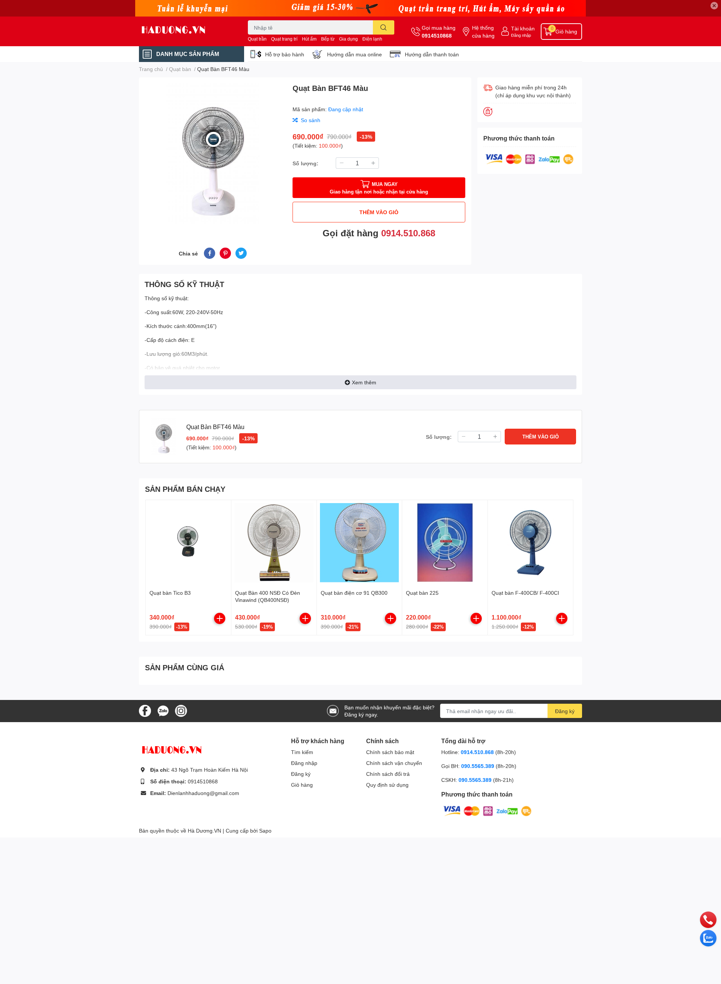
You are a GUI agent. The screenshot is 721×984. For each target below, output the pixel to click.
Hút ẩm (309, 39)
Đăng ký (565, 711)
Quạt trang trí (284, 39)
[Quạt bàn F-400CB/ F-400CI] (530, 542)
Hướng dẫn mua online (354, 54)
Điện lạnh (372, 39)
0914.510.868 (408, 232)
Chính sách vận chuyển (394, 763)
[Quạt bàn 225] (444, 542)
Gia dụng (348, 39)
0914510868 (437, 35)
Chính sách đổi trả (388, 774)
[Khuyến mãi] (360, 8)
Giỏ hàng (302, 784)
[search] (383, 27)
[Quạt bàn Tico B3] (188, 542)
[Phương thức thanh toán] (529, 158)
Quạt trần (257, 39)
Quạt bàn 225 (422, 592)
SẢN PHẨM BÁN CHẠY (185, 488)
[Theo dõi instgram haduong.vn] (181, 710)
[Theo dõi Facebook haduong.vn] (145, 710)
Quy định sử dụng (387, 784)
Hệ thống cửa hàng (483, 31)
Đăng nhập (521, 35)
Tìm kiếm (302, 752)
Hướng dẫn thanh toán (432, 54)
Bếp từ (328, 39)
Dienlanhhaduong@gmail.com (203, 793)
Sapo (265, 830)
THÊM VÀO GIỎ (378, 212)
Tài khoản (523, 28)
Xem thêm (364, 382)
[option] (213, 153)
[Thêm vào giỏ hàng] (219, 618)
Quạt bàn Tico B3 (170, 592)
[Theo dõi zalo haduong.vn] (163, 710)
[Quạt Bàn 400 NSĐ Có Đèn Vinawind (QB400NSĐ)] (274, 542)
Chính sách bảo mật (390, 752)
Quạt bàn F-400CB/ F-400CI (525, 592)
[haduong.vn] (185, 31)
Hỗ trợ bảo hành (284, 54)
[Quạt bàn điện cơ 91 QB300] (359, 542)
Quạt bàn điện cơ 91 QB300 (354, 592)
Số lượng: (305, 163)
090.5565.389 (478, 766)
